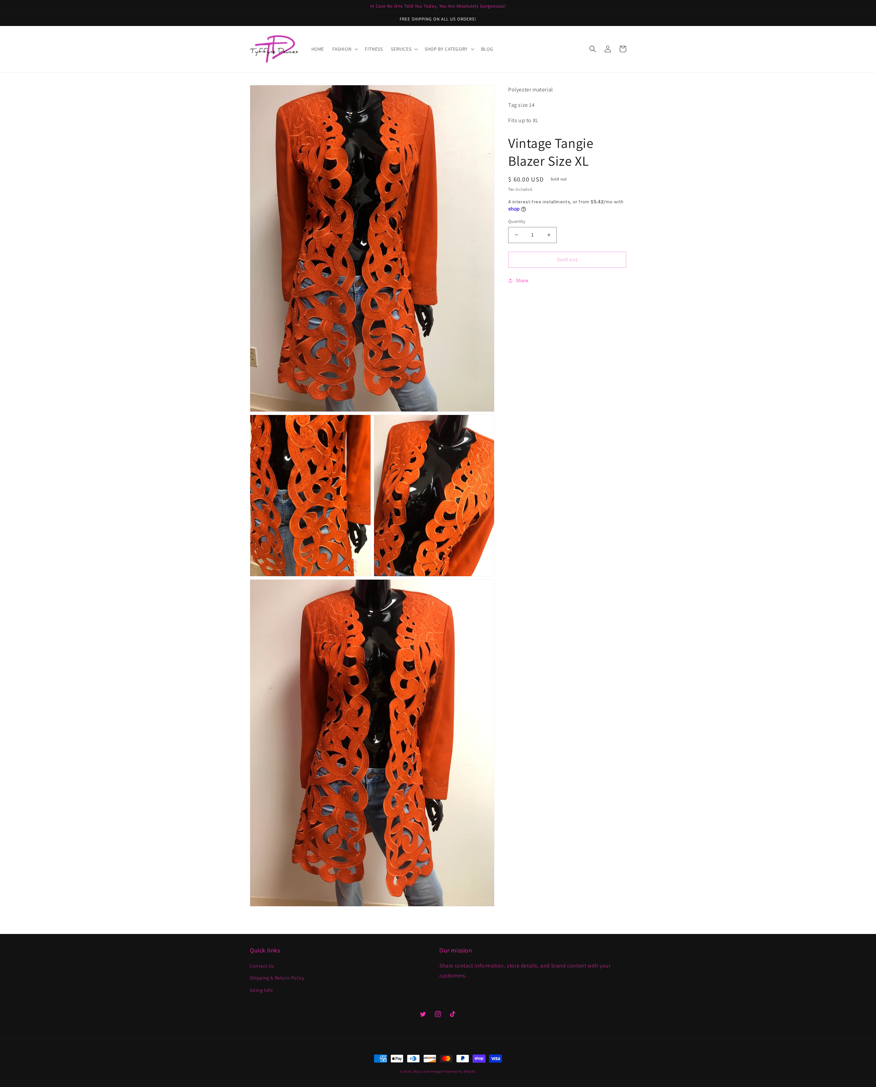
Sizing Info (261, 990)
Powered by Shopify (459, 1071)
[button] (344, 49)
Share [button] (522, 280)
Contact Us (262, 966)
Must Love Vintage (428, 1071)
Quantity (516, 221)
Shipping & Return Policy (277, 978)
